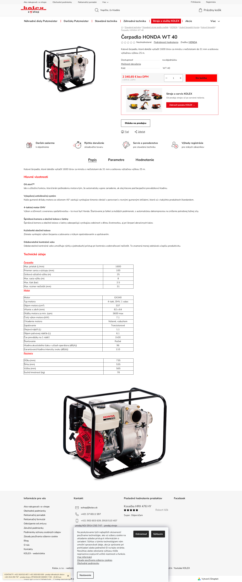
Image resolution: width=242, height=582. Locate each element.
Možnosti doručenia (131, 64)
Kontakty (28, 549)
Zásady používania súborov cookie (41, 536)
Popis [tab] (92, 160)
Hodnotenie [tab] (145, 160)
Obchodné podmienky (62, 2)
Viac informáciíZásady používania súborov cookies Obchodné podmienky (94, 560)
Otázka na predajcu (135, 123)
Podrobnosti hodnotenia (166, 42)
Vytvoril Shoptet (210, 578)
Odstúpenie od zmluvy (35, 523)
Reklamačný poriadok (87, 2)
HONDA (193, 42)
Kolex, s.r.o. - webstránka (65, 568)
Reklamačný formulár (34, 519)
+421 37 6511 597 (91, 514)
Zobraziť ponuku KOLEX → (182, 105)
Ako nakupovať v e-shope (35, 2)
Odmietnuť (141, 534)
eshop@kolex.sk (89, 507)
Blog (26, 540)
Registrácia (211, 2)
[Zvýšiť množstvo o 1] (180, 78)
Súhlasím (158, 534)
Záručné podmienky (34, 528)
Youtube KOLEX (182, 568)
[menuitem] (40, 21)
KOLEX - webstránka (34, 553)
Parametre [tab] (116, 160)
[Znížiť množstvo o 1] (166, 78)
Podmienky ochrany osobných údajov (42, 532)
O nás (27, 545)
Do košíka (201, 78)
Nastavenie (85, 575)
